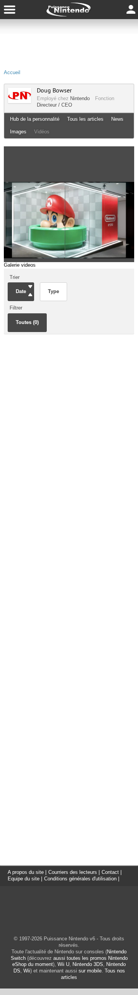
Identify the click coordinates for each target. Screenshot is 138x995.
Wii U (63, 964)
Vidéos (41, 132)
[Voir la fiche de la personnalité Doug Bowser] (19, 101)
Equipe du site (23, 879)
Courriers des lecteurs (72, 872)
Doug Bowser (54, 90)
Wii (26, 971)
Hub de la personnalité (34, 119)
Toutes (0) (27, 322)
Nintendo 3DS (87, 964)
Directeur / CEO (54, 105)
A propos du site (26, 872)
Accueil (12, 72)
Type (53, 291)
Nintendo (80, 98)
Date (21, 291)
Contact (110, 872)
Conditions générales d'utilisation (80, 879)
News (117, 119)
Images (18, 132)
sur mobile (90, 971)
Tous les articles (85, 119)
